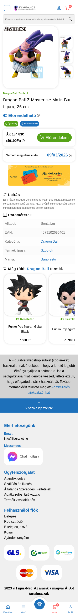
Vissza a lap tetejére (39, 408)
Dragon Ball (10, 93)
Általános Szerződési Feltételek (27, 489)
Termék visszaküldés (19, 500)
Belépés (10, 516)
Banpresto (48, 259)
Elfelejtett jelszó (15, 527)
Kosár (8, 532)
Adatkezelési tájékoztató (22, 494)
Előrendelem (56, 137)
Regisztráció (13, 521)
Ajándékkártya (14, 478)
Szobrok (24, 93)
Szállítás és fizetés (18, 484)
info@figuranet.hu (16, 438)
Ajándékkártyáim (16, 538)
